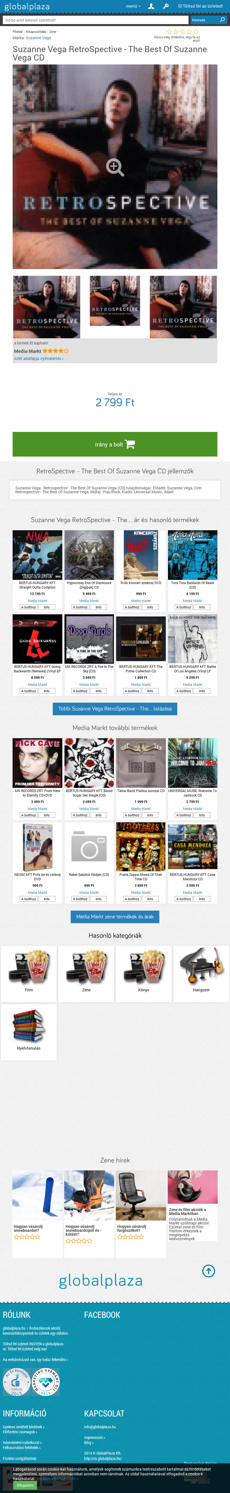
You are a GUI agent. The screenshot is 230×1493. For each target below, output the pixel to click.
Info (47, 607)
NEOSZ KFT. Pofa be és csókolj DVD (37, 876)
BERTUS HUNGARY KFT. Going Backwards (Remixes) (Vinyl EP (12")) (37, 668)
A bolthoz (28, 607)
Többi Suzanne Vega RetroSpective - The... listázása (115, 709)
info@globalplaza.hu (100, 1426)
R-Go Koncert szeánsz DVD (141, 582)
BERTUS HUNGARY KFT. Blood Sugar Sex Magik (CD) (89, 792)
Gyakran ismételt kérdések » (24, 1426)
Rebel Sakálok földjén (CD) (89, 874)
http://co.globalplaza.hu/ (103, 1458)
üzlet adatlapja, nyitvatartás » (38, 358)
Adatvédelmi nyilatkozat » (22, 1442)
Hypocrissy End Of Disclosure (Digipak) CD (89, 584)
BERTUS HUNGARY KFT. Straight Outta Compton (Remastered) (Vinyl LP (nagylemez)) (37, 584)
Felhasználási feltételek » (22, 1447)
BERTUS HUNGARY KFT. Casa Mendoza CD (192, 876)
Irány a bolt (110, 444)
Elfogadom (25, 1485)
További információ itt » (57, 1478)
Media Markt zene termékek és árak (115, 917)
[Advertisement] (115, 1109)
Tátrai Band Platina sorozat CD (141, 790)
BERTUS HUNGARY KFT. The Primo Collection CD (140, 668)
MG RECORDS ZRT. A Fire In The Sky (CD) (89, 668)
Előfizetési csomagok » (20, 1431)
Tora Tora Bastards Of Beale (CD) (192, 584)
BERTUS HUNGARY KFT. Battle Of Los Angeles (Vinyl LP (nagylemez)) (192, 668)
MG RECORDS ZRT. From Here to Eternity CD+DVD (37, 792)
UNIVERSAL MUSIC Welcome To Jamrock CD (192, 792)
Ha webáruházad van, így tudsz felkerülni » (35, 1359)
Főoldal (18, 31)
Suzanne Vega (38, 37)
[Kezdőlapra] (26, 11)
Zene (52, 31)
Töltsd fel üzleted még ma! (27, 1348)
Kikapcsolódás (36, 31)
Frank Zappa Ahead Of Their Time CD (140, 876)
